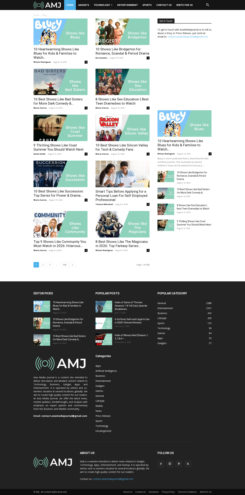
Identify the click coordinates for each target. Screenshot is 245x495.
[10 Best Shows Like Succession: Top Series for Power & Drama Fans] (61, 174)
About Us (127, 491)
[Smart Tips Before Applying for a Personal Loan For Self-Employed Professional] (123, 174)
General (100, 395)
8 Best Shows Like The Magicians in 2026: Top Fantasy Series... (122, 244)
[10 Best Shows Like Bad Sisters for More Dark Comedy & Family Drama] (61, 82)
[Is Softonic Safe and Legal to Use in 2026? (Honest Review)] (104, 323)
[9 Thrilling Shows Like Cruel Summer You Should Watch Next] (61, 128)
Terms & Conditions (187, 491)
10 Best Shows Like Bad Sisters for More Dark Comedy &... (58, 101)
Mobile (99, 405)
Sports (147, 5)
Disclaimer (154, 491)
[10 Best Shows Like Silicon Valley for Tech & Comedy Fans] (123, 128)
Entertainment (127, 5)
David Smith (40, 154)
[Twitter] (187, 464)
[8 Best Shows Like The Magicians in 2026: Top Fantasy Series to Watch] (123, 224)
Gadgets (83, 5)
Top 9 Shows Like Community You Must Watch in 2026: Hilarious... (60, 244)
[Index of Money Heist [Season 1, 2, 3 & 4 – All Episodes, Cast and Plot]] (104, 339)
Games (99, 390)
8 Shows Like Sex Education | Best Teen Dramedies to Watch (122, 101)
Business (100, 375)
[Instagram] (169, 463)
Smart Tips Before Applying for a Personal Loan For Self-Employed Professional (122, 195)
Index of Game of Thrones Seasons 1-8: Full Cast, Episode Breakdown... (131, 305)
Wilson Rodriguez (42, 62)
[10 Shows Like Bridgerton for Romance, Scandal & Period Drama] (123, 32)
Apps (98, 365)
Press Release (103, 415)
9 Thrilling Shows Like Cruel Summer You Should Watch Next (59, 147)
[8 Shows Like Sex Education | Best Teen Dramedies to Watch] (123, 82)
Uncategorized (103, 430)
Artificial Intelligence (106, 370)
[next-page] (72, 265)
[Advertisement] (185, 76)
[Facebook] (161, 464)
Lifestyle (100, 400)
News (99, 410)
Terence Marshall (104, 204)
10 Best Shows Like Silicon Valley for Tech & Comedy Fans (122, 147)
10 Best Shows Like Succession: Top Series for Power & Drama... (59, 193)
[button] (208, 5)
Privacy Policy (168, 491)
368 (64, 264)
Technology (102, 5)
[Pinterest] (179, 464)
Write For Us (184, 5)
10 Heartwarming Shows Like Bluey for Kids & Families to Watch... (56, 53)
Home (70, 5)
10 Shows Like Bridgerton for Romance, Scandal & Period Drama (122, 51)
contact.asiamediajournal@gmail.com (188, 36)
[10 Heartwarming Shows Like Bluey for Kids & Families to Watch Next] (61, 32)
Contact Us (164, 5)
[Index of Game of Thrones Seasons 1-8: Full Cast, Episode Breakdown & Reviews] (104, 306)
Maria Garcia (40, 108)
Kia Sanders (101, 58)
